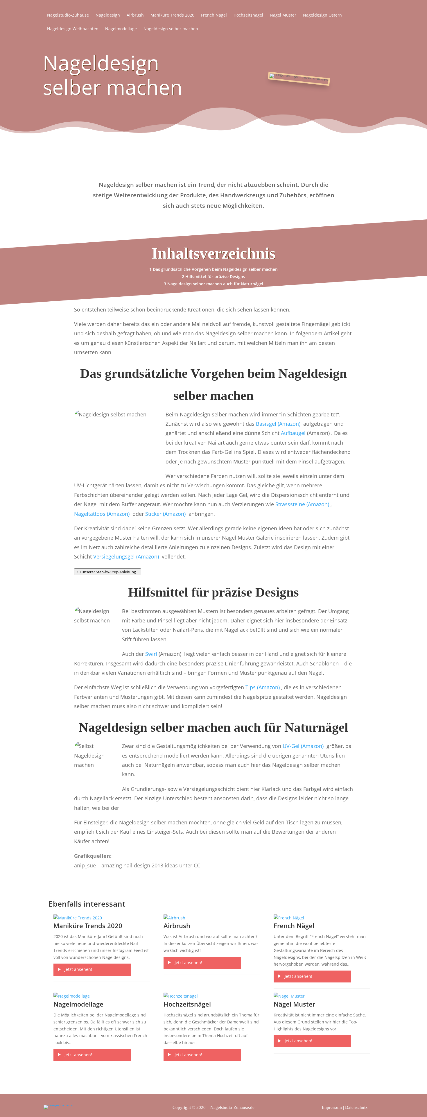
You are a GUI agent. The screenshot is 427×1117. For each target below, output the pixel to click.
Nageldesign (108, 15)
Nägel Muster (283, 15)
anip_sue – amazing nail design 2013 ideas (126, 865)
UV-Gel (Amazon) (304, 745)
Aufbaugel (293, 432)
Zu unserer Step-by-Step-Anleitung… (107, 571)
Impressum (332, 1107)
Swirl (151, 653)
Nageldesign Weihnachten (72, 29)
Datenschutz (356, 1107)
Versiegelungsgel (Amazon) (127, 556)
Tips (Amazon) (263, 687)
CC (197, 865)
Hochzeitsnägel (248, 15)
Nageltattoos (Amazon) (102, 513)
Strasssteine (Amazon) (303, 504)
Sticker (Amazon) (166, 513)
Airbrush (135, 15)
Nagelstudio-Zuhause (68, 15)
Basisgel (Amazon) (279, 423)
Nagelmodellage (121, 29)
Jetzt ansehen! (78, 969)
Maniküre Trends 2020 (172, 15)
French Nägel (214, 15)
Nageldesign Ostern (322, 15)
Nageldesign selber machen (170, 29)
